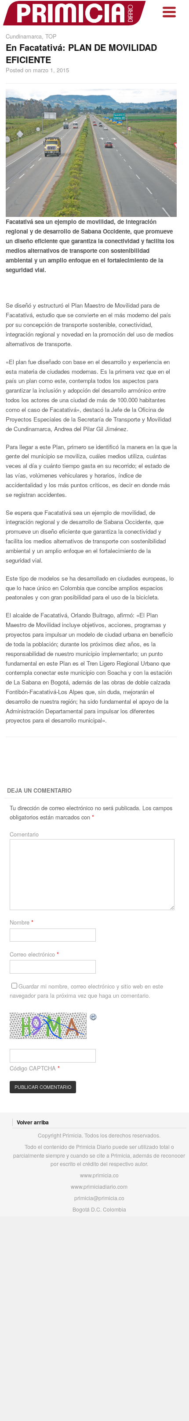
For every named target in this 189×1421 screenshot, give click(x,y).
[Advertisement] (94, 762)
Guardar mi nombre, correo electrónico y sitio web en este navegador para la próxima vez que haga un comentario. (86, 990)
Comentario (24, 834)
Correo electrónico (34, 954)
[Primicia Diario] (74, 13)
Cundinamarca (24, 36)
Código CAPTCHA (33, 1068)
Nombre (21, 922)
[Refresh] (93, 1017)
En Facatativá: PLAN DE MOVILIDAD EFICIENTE (81, 53)
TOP (51, 36)
